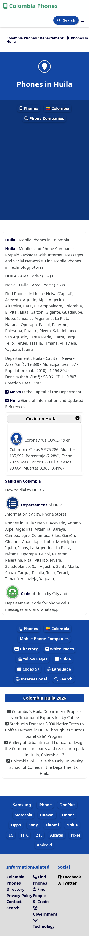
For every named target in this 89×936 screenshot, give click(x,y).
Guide (65, 659)
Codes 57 (30, 669)
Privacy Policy (19, 895)
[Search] (59, 20)
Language (61, 669)
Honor (68, 814)
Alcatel (56, 835)
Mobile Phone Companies (44, 638)
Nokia (72, 825)
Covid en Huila (41, 419)
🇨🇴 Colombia (57, 108)
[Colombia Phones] (82, 20)
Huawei (47, 814)
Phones (30, 108)
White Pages (61, 648)
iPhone (45, 804)
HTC (25, 835)
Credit (42, 901)
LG (10, 835)
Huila (10, 239)
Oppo (16, 825)
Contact (14, 901)
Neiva (15, 391)
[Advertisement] (44, 171)
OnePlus (67, 804)
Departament (34, 504)
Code (26, 593)
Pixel (75, 835)
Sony (33, 825)
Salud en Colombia (23, 481)
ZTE (39, 835)
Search (69, 20)
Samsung (22, 804)
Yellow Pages (35, 659)
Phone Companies (46, 118)
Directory (28, 648)
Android (44, 845)
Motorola (23, 814)
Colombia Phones (33, 6)
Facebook (72, 876)
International (33, 679)
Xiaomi (52, 825)
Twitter (69, 883)
